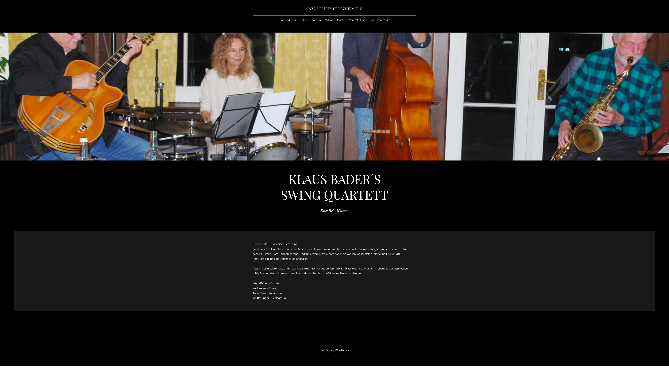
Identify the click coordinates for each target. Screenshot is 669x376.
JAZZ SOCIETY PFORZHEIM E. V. (335, 8)
